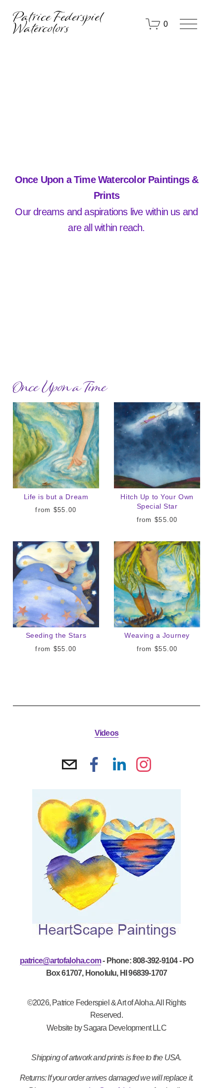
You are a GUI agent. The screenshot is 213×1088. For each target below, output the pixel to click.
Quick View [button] (56, 470)
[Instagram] (144, 764)
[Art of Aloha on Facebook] (94, 764)
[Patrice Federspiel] (119, 764)
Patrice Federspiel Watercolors (58, 24)
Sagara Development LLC (124, 1028)
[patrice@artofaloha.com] (69, 764)
